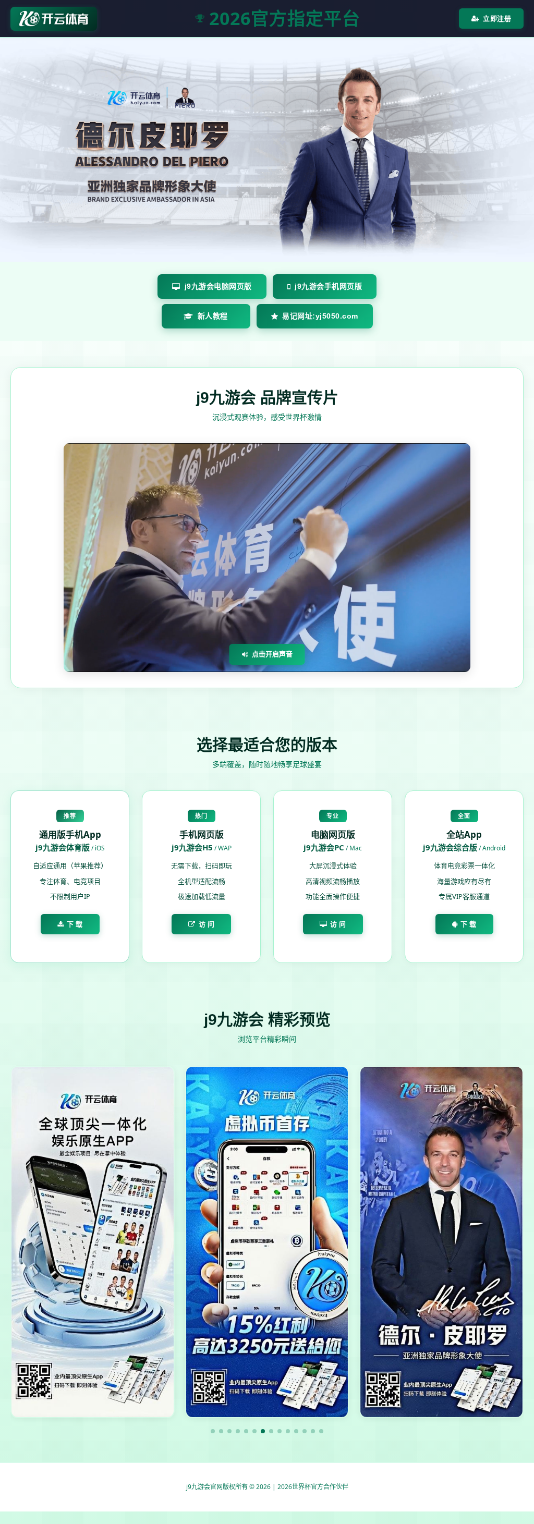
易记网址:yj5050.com (320, 316)
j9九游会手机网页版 (328, 286)
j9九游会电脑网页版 (218, 286)
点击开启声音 (272, 654)
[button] (213, 1431)
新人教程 (213, 316)
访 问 (207, 924)
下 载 (75, 924)
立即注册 (497, 18)
